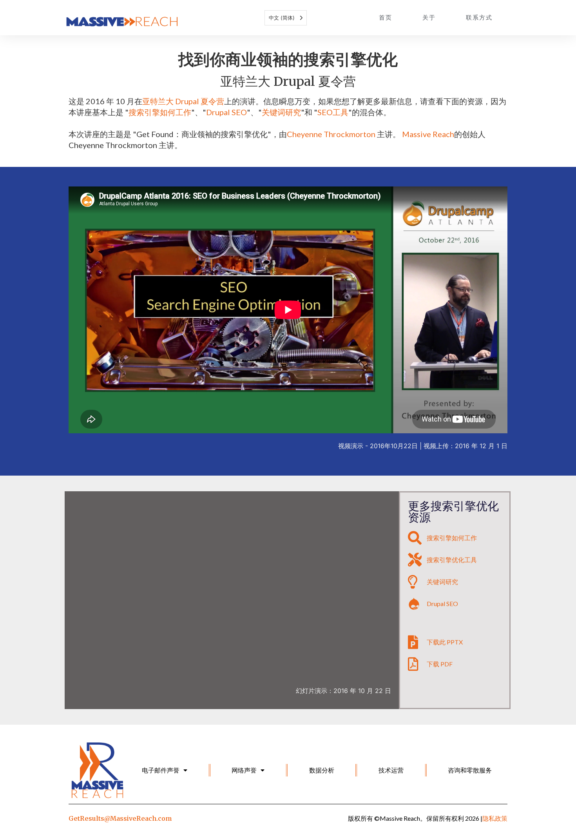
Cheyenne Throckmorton (331, 134)
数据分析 (321, 770)
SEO (325, 112)
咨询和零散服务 (470, 770)
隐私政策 (494, 818)
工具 (340, 112)
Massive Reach (428, 134)
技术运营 (391, 770)
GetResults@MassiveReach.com (120, 818)
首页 (385, 17)
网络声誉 (244, 770)
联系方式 (479, 17)
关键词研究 (281, 112)
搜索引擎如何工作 (160, 112)
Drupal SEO (226, 112)
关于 (429, 17)
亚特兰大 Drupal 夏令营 (183, 101)
